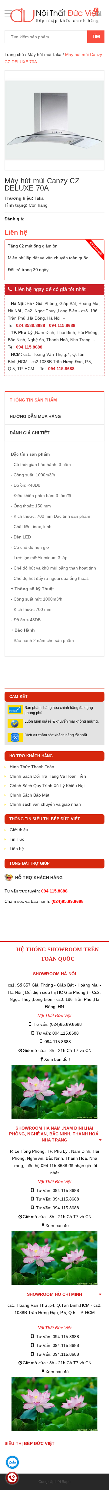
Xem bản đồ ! (57, 1059)
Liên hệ (17, 848)
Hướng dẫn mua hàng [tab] (35, 416)
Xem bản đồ (57, 1225)
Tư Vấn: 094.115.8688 (57, 1190)
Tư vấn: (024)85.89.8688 (58, 1024)
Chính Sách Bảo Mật (29, 795)
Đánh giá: (15, 218)
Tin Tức (17, 839)
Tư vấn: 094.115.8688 (57, 1033)
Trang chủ (14, 54)
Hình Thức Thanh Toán (32, 766)
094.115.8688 (58, 1041)
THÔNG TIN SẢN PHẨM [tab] (33, 400)
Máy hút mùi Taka (44, 54)
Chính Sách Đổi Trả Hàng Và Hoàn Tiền (48, 776)
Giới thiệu (19, 829)
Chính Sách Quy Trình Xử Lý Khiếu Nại (47, 785)
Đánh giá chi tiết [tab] (30, 432)
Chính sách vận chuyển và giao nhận (45, 804)
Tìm (96, 36)
